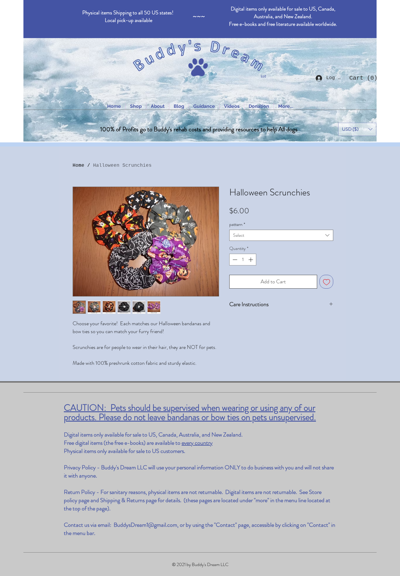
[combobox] (281, 235)
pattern (237, 224)
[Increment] (251, 259)
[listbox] (357, 129)
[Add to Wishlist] (326, 282)
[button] (361, 77)
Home (78, 165)
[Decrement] (234, 259)
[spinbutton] (242, 259)
